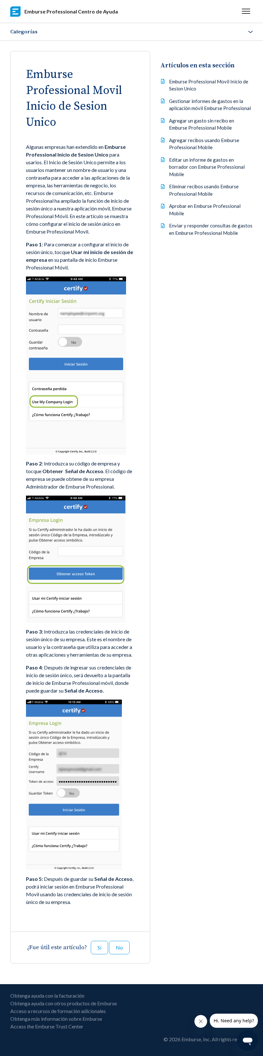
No (119, 947)
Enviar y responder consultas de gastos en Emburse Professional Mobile (210, 229)
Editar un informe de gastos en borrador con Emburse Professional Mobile (207, 167)
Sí (99, 947)
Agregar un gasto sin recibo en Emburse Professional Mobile (201, 124)
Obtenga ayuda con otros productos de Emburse (63, 1003)
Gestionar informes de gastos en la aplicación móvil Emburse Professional (210, 104)
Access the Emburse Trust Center (46, 1026)
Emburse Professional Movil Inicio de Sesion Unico (208, 85)
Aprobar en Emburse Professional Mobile (205, 209)
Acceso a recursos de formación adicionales (58, 1011)
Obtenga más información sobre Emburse (56, 1019)
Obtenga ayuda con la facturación (47, 995)
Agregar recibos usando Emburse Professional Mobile (204, 143)
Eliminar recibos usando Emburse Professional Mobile (204, 190)
